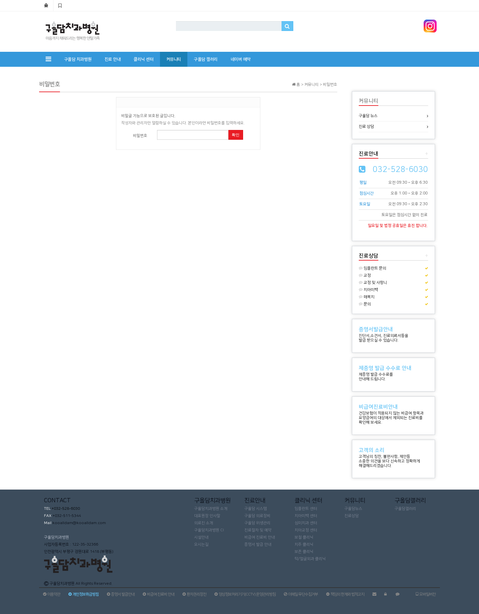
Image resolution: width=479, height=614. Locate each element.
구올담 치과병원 (78, 59)
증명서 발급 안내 (257, 544)
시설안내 (201, 537)
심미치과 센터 (306, 523)
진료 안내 (113, 59)
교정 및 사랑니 (375, 282)
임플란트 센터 (306, 509)
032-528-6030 (400, 169)
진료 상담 (366, 126)
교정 (367, 275)
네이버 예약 (241, 59)
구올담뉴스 (353, 509)
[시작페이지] (46, 5)
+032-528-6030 (65, 509)
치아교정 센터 (306, 530)
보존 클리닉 (304, 552)
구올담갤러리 (405, 509)
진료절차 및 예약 (257, 530)
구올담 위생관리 (257, 523)
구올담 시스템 (255, 509)
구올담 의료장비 (257, 516)
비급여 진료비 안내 (259, 537)
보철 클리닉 (304, 537)
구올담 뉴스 (368, 116)
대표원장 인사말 (207, 516)
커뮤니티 (174, 59)
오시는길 (201, 544)
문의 (367, 304)
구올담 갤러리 (206, 59)
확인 (236, 135)
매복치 (368, 297)
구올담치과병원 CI (209, 530)
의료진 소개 (203, 523)
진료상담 (351, 516)
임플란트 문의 (374, 268)
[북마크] (59, 5)
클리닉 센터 (143, 59)
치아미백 (370, 290)
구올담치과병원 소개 (210, 509)
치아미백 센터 (306, 516)
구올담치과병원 (56, 537)
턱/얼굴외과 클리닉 (310, 559)
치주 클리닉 (304, 544)
